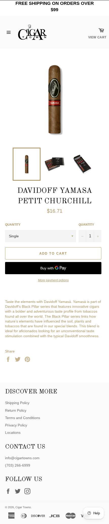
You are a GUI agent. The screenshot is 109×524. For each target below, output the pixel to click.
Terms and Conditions (22, 418)
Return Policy (15, 410)
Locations (13, 432)
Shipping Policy (17, 403)
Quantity (13, 224)
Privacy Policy (16, 425)
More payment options (53, 280)
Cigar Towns (23, 507)
